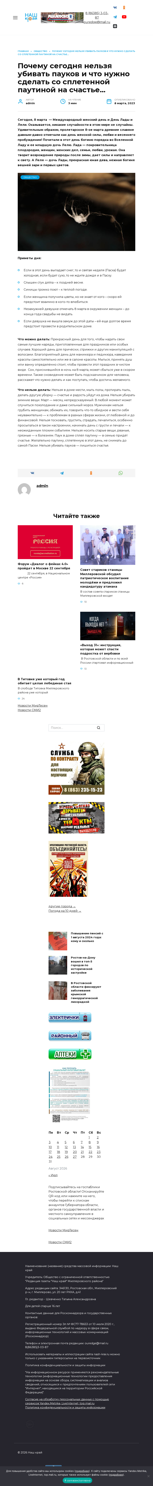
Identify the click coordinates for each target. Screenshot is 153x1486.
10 (50, 1147)
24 (50, 1157)
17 (50, 1152)
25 (58, 1157)
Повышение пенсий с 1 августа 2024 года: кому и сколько (87, 937)
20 (75, 1152)
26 (66, 1157)
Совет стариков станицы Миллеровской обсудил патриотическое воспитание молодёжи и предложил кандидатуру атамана (104, 578)
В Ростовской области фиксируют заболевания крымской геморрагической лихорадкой (86, 992)
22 (90, 1152)
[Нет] (148, 1476)
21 (82, 1152)
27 (75, 1157)
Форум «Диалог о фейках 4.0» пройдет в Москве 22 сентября (45, 566)
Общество (30, 177)
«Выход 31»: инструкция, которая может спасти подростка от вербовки (100, 649)
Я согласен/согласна (77, 1480)
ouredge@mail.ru (97, 22)
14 (82, 1147)
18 (58, 1152)
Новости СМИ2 (29, 710)
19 (66, 1152)
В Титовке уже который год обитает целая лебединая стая (44, 681)
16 (98, 1147)
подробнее (82, 1470)
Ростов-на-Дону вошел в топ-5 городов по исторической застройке (83, 965)
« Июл (53, 1175)
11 (58, 1147)
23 (99, 1152)
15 (90, 1147)
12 (66, 1147)
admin (42, 486)
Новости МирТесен (33, 705)
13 (74, 1147)
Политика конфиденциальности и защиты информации (65, 1407)
